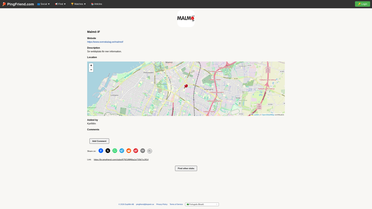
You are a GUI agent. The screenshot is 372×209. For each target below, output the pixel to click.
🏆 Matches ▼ (78, 4)
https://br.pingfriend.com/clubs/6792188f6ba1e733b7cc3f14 (121, 159)
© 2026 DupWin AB (126, 204)
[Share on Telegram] (121, 151)
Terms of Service (176, 204)
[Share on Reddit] (128, 151)
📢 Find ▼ (60, 4)
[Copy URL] (149, 151)
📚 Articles (96, 4)
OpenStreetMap (268, 114)
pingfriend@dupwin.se (145, 204)
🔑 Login (362, 4)
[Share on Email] (142, 151)
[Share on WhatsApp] (114, 151)
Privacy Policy (161, 204)
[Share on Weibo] (135, 151)
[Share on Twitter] (107, 151)
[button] (186, 86)
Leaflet (256, 114)
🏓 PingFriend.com (18, 4)
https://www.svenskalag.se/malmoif (105, 42)
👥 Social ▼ (43, 4)
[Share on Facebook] (101, 151)
